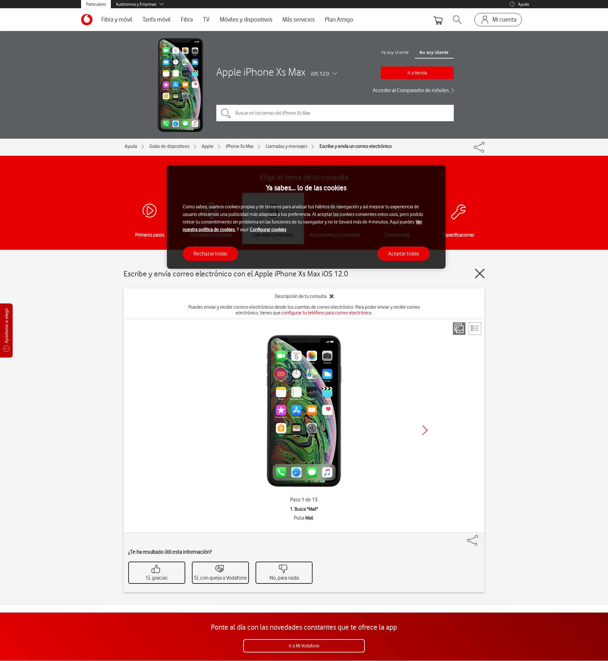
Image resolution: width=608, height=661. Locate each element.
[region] (306, 217)
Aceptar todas (403, 253)
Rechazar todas (210, 253)
